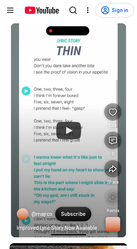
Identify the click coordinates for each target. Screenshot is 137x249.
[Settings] (87, 10)
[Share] (113, 169)
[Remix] (113, 197)
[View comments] (113, 140)
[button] (22, 214)
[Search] (73, 10)
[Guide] (10, 10)
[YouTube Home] (41, 10)
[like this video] (113, 112)
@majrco (41, 214)
